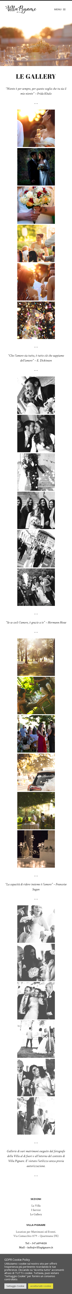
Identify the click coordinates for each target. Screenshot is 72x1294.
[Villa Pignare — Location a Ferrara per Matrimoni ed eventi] (20, 9)
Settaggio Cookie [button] (15, 1286)
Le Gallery (36, 1214)
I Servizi (36, 1210)
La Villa (36, 1206)
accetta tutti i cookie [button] (40, 1286)
